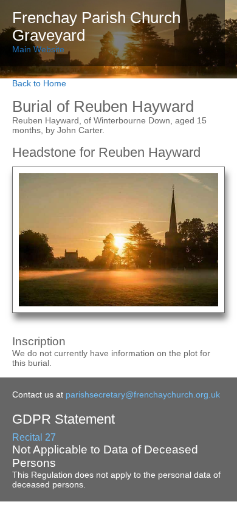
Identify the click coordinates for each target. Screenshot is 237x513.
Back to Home (39, 83)
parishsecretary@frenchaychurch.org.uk (143, 394)
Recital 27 (34, 437)
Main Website (38, 49)
